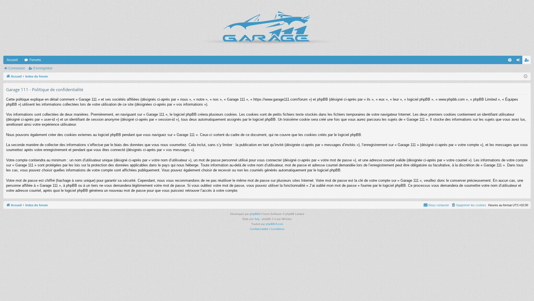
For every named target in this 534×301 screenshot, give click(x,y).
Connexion (16, 68)
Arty (256, 218)
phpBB (254, 213)
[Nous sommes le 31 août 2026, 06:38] (525, 76)
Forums (35, 60)
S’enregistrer (43, 68)
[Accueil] (267, 28)
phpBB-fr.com (274, 223)
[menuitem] (510, 60)
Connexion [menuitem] (519, 61)
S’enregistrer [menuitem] (528, 61)
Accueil (12, 60)
